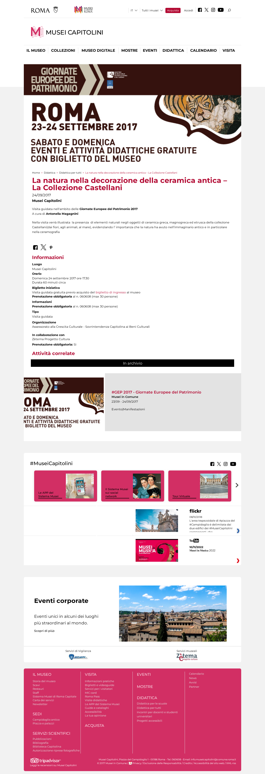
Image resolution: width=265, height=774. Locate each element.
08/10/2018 (212, 525)
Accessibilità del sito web (209, 763)
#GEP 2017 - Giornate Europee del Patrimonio (156, 392)
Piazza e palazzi (43, 723)
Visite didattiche (96, 700)
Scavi (36, 685)
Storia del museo (44, 681)
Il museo (35, 50)
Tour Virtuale (181, 496)
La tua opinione (95, 715)
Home (36, 172)
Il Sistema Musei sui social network (116, 492)
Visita (229, 50)
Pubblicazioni (42, 738)
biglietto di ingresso (111, 292)
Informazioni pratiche (99, 681)
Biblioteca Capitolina (47, 746)
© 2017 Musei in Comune (112, 763)
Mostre (129, 50)
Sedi (37, 714)
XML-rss (231, 763)
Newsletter (40, 704)
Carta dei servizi (43, 700)
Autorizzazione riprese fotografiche (56, 750)
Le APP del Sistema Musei (48, 494)
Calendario (203, 50)
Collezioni (63, 50)
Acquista (173, 10)
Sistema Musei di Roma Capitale (54, 696)
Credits (187, 763)
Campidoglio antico (46, 719)
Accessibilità (93, 711)
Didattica (173, 50)
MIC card (91, 692)
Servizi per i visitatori (99, 688)
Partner (194, 686)
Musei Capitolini (74, 32)
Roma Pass (92, 696)
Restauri (38, 688)
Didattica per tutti (70, 172)
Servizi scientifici (51, 733)
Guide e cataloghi (97, 707)
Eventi (150, 50)
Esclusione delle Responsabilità (162, 763)
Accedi (188, 10)
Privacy (136, 763)
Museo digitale (98, 50)
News (192, 678)
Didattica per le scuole (152, 703)
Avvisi (193, 682)
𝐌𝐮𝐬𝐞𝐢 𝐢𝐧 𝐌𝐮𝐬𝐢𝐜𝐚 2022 (202, 550)
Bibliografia (40, 742)
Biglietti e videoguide (99, 685)
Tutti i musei (150, 10)
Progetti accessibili (149, 720)
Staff (36, 692)
